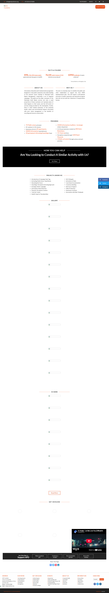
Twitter (104, 183)
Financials (65, 582)
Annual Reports (21, 581)
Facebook (105, 179)
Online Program (36, 578)
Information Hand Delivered (38, 188)
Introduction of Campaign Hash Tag (40, 179)
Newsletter (20, 582)
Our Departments (21, 578)
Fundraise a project (55, 556)
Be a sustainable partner (70, 556)
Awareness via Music (71, 190)
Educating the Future (37, 183)
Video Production (70, 188)
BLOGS (91, 1)
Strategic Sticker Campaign (38, 186)
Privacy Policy (80, 578)
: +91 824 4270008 (28, 1)
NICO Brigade (69, 179)
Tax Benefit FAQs (51, 582)
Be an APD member (86, 556)
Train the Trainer (35, 192)
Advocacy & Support (71, 186)
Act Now (54, 161)
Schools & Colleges (37, 585)
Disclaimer (80, 579)
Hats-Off (103, 591)
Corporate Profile (66, 578)
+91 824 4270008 (8, 584)
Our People (65, 579)
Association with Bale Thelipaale (74, 192)
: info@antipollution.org (12, 1)
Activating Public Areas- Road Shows (41, 181)
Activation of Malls (71, 181)
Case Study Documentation (73, 183)
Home (49, 6)
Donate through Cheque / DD (54, 581)
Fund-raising (35, 581)
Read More (54, 493)
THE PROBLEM (82, 1)
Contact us (89, 6)
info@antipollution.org (9, 585)
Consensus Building (71, 184)
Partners (65, 581)
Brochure (65, 584)
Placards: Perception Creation (39, 190)
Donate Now (100, 6)
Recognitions (20, 584)
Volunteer (35, 584)
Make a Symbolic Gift (52, 579)
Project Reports (21, 579)
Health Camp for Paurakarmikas (39, 194)
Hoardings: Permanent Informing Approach (42, 184)
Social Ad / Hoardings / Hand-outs (54, 584)
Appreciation (80, 581)
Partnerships (35, 582)
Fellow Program (36, 579)
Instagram (105, 187)
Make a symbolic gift (39, 556)
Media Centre (81, 584)
